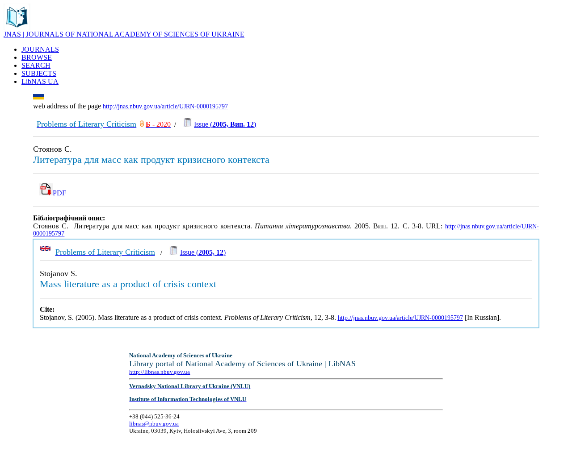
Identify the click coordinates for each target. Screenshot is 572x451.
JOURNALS (40, 49)
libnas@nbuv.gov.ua (154, 423)
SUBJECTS (38, 73)
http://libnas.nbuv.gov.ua (159, 371)
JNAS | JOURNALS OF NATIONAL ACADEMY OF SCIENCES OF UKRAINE (124, 34)
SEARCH (35, 65)
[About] (17, 28)
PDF (59, 193)
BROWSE (36, 57)
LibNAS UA (40, 81)
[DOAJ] (142, 124)
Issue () (225, 124)
